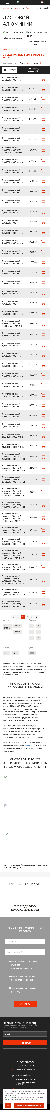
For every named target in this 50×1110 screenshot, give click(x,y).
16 (32, 638)
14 (32, 632)
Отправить (25, 1004)
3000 (32, 653)
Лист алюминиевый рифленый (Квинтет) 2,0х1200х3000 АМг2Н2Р (13, 530)
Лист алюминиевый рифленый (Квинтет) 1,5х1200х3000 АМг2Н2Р (13, 479)
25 (38, 632)
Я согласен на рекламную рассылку (23, 990)
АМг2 (17, 626)
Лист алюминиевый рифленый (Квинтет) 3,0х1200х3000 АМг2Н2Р (13, 567)
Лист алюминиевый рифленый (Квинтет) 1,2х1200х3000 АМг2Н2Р (13, 456)
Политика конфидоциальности (29, 1105)
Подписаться (25, 1043)
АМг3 (17, 632)
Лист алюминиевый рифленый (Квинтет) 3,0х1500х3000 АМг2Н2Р (13, 592)
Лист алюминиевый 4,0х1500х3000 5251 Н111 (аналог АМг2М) (12, 323)
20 (38, 626)
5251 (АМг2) (7, 627)
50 (38, 638)
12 (32, 626)
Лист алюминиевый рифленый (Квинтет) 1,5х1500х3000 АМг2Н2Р (13, 504)
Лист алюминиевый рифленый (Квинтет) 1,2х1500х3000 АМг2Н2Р (13, 468)
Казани (28, 745)
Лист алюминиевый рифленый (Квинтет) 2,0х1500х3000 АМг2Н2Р (13, 541)
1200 (6, 653)
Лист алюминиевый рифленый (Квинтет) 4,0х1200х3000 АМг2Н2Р (13, 603)
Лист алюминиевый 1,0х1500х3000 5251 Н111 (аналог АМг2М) (12, 150)
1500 (15, 653)
